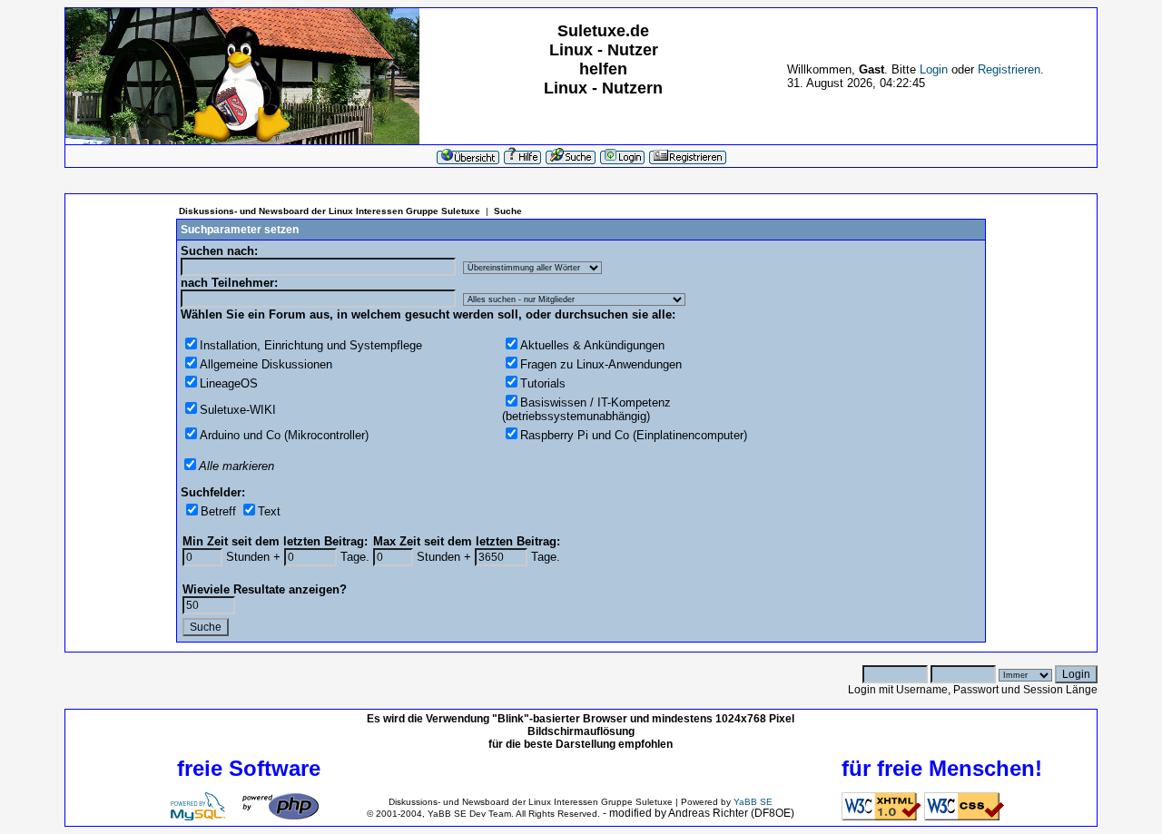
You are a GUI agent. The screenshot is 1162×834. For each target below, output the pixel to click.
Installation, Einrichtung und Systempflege (311, 345)
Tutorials (543, 383)
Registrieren (1009, 69)
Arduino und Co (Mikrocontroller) (284, 435)
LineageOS (229, 383)
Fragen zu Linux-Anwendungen (601, 364)
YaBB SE (753, 802)
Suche (508, 211)
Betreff (218, 511)
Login (934, 69)
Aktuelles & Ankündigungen (592, 345)
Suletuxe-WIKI (238, 410)
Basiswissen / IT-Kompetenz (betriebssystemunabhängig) (586, 409)
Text (269, 511)
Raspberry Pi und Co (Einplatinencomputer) (633, 435)
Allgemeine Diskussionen (266, 364)
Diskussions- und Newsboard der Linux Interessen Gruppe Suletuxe (329, 211)
